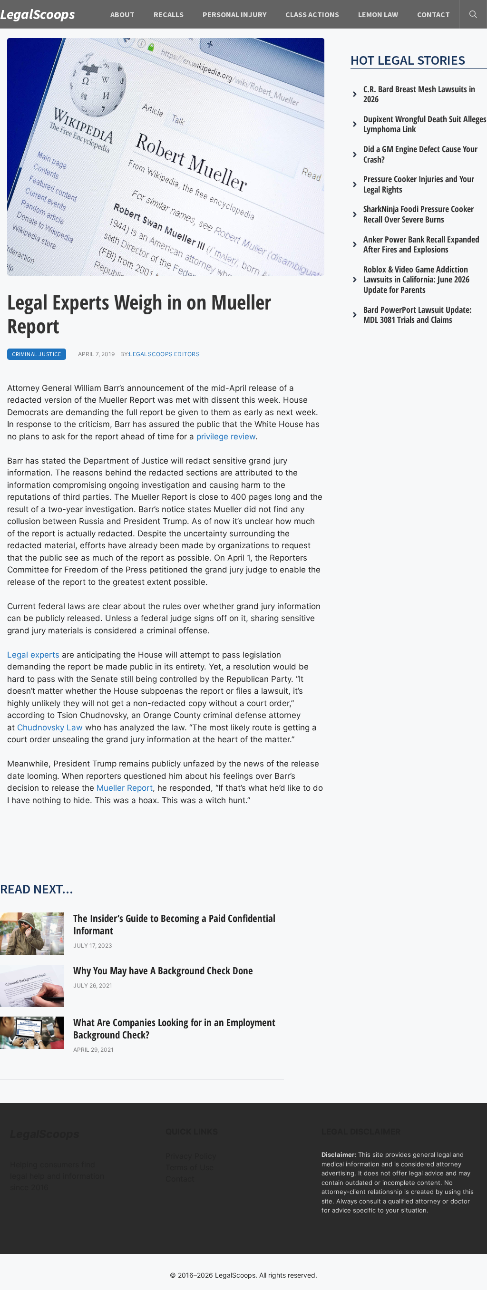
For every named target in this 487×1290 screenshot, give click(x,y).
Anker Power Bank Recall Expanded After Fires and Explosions (421, 244)
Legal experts (33, 655)
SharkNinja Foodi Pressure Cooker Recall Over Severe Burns (418, 214)
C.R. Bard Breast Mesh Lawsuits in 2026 (419, 94)
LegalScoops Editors (164, 354)
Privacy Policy (191, 1156)
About (122, 14)
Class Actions (312, 14)
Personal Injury (234, 14)
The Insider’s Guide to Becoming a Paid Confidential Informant (174, 924)
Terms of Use (190, 1167)
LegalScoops (37, 14)
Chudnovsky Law (50, 727)
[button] (473, 14)
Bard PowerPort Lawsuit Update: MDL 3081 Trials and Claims (417, 315)
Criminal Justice (36, 354)
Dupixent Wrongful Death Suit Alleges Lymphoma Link (425, 124)
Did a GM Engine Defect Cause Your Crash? (420, 154)
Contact (433, 14)
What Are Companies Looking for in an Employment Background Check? (174, 1028)
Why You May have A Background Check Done (163, 970)
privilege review (225, 436)
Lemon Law (378, 14)
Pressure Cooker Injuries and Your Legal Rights (418, 184)
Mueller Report (125, 788)
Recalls (169, 14)
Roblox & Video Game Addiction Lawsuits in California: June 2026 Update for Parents (416, 279)
